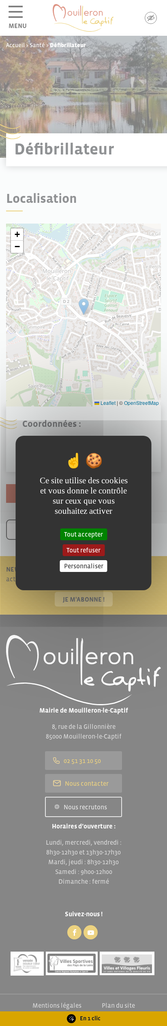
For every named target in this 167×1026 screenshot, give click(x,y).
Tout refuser (83, 550)
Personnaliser (83, 566)
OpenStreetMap (141, 402)
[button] (17, 234)
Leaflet (107, 402)
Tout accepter (83, 533)
